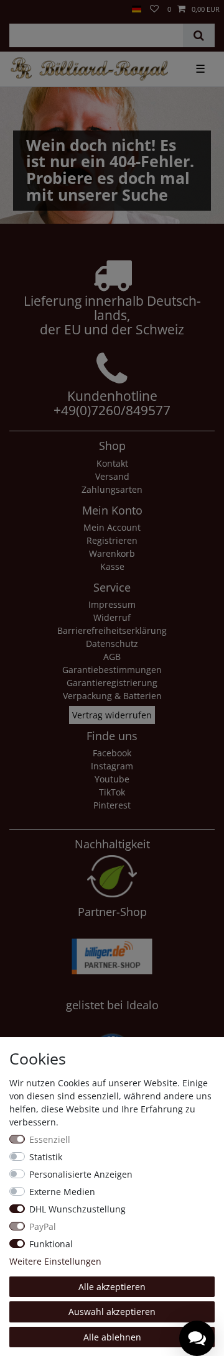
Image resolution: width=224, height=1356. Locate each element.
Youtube (112, 779)
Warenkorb (112, 553)
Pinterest (112, 805)
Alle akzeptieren (112, 1287)
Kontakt (112, 463)
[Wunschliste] (154, 9)
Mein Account (112, 527)
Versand (112, 476)
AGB (112, 656)
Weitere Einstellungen (55, 1261)
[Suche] (199, 35)
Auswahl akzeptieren (112, 1311)
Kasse (112, 566)
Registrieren (112, 540)
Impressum (112, 604)
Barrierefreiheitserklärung (112, 630)
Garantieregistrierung (112, 683)
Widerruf (112, 617)
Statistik (45, 1157)
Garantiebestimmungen (112, 670)
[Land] (137, 9)
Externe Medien (62, 1192)
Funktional (51, 1244)
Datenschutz (112, 643)
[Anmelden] (8, 4)
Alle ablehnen (112, 1337)
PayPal (42, 1226)
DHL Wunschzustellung (77, 1209)
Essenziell (49, 1139)
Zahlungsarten (112, 489)
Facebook (112, 753)
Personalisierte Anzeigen (81, 1174)
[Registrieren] (19, 4)
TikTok (112, 792)
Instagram (112, 766)
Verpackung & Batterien (112, 696)
